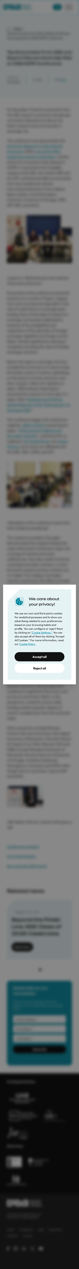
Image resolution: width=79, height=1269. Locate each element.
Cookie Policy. (27, 644)
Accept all (39, 657)
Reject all (39, 668)
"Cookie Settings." (42, 632)
